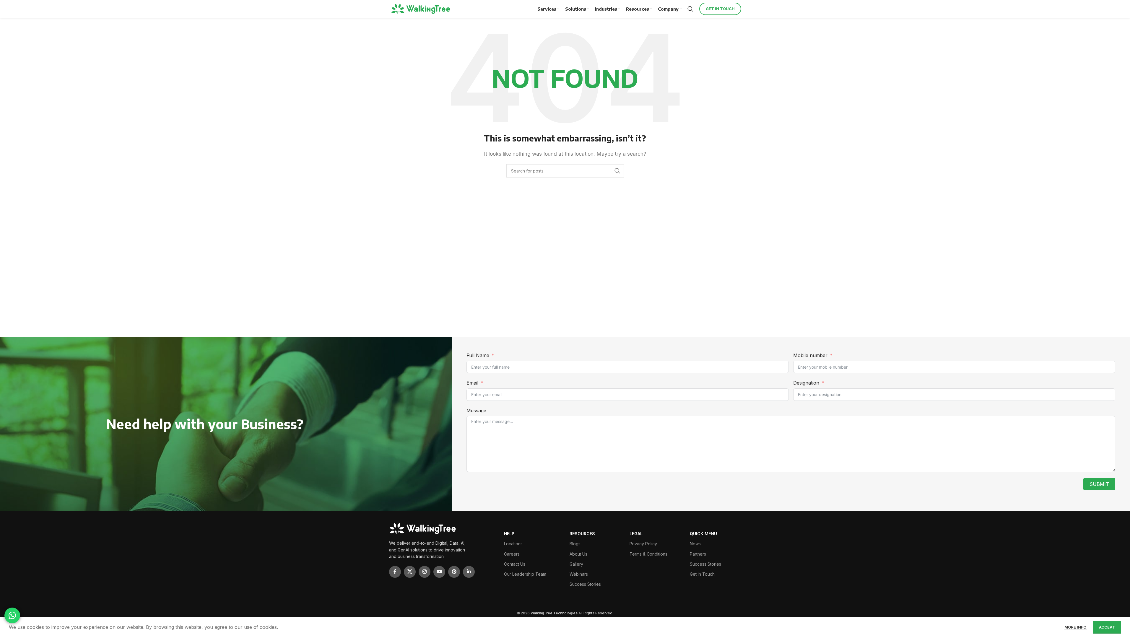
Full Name (477, 355)
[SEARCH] (617, 171)
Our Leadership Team (525, 574)
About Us (578, 553)
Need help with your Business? (204, 424)
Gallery (576, 564)
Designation (806, 383)
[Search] (690, 9)
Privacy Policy (643, 543)
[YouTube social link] (439, 572)
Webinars (579, 574)
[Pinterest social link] (454, 572)
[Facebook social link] (395, 572)
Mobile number (811, 355)
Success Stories (585, 584)
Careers (512, 553)
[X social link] (410, 572)
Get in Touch (702, 574)
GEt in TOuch (720, 8)
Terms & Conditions (648, 553)
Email (472, 383)
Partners (698, 553)
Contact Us (514, 564)
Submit (1099, 484)
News (695, 543)
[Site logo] (421, 9)
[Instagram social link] (424, 572)
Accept (1107, 627)
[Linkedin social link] (469, 572)
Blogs (575, 543)
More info (1075, 627)
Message (476, 411)
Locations (513, 543)
